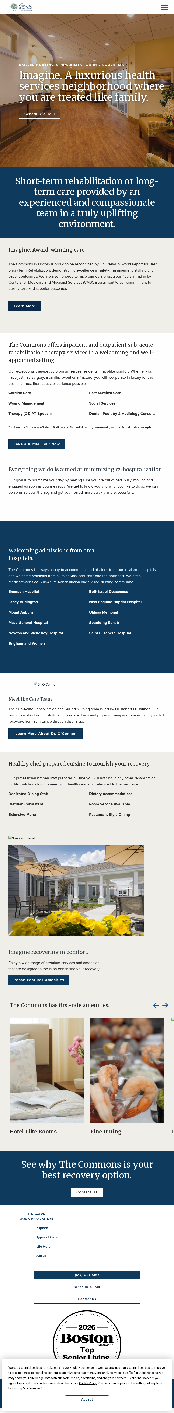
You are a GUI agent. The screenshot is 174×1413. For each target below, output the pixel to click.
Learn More (24, 306)
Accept (87, 1399)
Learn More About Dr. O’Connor (45, 733)
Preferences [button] (32, 1388)
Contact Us (87, 1192)
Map (50, 1219)
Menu (164, 7)
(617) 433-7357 (87, 1275)
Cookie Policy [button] (88, 1383)
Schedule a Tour (39, 114)
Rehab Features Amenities (39, 980)
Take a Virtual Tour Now (37, 444)
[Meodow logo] (21, 6)
